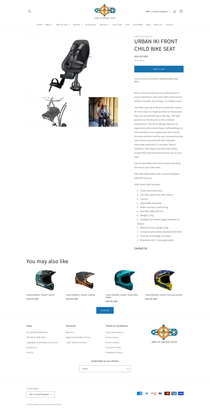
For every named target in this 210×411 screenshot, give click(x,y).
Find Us (29, 352)
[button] (29, 11)
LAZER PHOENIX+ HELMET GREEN (40, 295)
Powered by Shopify (54, 404)
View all (105, 310)
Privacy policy (112, 337)
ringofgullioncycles (39, 404)
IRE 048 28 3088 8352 (36, 337)
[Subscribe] (127, 368)
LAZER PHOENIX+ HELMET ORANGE (80, 295)
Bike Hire (70, 332)
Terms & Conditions (115, 332)
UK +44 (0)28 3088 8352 (37, 332)
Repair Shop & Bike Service (78, 337)
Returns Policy (112, 342)
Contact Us (31, 347)
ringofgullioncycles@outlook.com (42, 342)
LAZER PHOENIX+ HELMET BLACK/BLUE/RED (163, 295)
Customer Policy (113, 347)
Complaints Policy (114, 352)
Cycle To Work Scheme (76, 342)
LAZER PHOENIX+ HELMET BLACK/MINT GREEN (122, 296)
